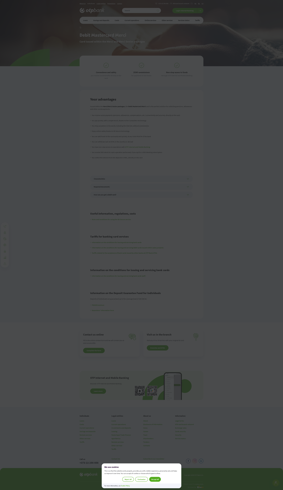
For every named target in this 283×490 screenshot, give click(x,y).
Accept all (155, 479)
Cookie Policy (125, 486)
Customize (141, 479)
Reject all (128, 479)
